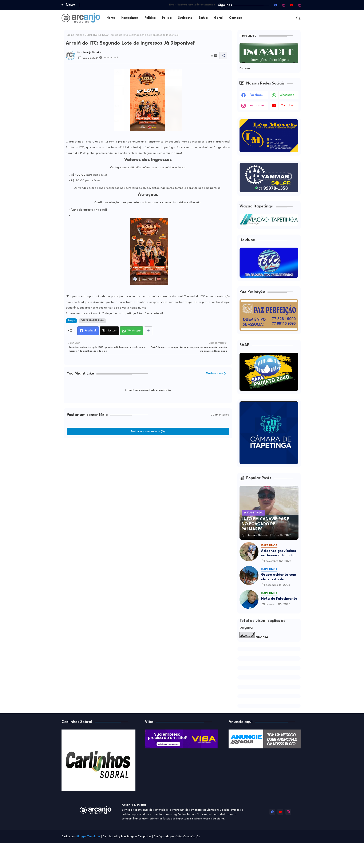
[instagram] (284, 5)
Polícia (167, 18)
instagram (257, 105)
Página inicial (74, 35)
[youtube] (292, 5)
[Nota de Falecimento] (249, 599)
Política (150, 18)
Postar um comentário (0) (148, 431)
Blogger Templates (88, 836)
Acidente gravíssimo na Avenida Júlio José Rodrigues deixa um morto (279, 553)
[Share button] (148, 330)
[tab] (110, 18)
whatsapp (287, 95)
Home (111, 18)
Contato (235, 18)
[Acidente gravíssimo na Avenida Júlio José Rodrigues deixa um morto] (249, 551)
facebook (256, 95)
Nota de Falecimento (279, 598)
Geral (218, 18)
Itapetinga (129, 18)
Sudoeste (185, 18)
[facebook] (276, 5)
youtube (287, 105)
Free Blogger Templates (136, 836)
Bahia (203, 18)
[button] (298, 18)
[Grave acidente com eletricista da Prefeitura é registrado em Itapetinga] (249, 575)
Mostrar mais (214, 373)
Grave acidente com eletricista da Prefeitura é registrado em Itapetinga (278, 577)
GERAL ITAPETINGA (96, 35)
